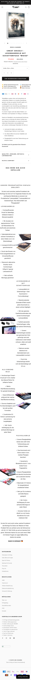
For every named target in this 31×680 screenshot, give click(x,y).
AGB (3, 580)
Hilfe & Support (8, 160)
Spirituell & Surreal (7, 563)
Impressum (5, 583)
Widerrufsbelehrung (7, 585)
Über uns (4, 600)
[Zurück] (4, 43)
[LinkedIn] (14, 638)
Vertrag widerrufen (23, 677)
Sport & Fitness (6, 560)
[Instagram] (6, 638)
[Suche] (26, 7)
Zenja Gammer (15, 47)
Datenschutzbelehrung (8, 588)
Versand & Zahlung (7, 591)
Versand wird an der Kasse (20, 61)
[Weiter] (26, 43)
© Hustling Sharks (15, 660)
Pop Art (4, 568)
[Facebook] (2, 638)
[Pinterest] (10, 638)
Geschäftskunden (6, 605)
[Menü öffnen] (2, 7)
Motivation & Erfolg (7, 555)
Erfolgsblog (5, 603)
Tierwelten (4, 566)
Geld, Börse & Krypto (7, 557)
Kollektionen (5, 571)
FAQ (3, 608)
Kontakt (4, 611)
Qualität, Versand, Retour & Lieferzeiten (13, 154)
